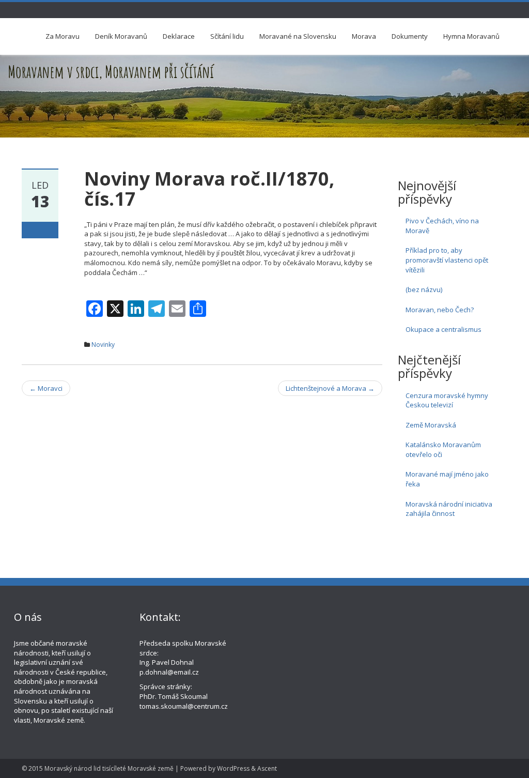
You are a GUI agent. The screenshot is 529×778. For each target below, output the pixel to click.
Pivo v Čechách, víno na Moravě (442, 225)
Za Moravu (62, 36)
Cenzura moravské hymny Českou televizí (447, 400)
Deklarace (179, 36)
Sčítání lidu (227, 36)
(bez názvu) (424, 289)
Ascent (267, 768)
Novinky (103, 344)
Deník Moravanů (121, 36)
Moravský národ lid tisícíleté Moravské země (109, 768)
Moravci (46, 388)
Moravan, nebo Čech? (440, 309)
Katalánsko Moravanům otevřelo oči (443, 449)
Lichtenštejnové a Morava (330, 388)
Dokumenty (410, 36)
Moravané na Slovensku (297, 36)
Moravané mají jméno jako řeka (447, 479)
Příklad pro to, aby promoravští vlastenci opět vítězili (447, 260)
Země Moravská (431, 425)
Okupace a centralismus (443, 329)
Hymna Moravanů (471, 36)
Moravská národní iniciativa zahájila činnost (449, 508)
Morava (364, 36)
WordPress (233, 768)
